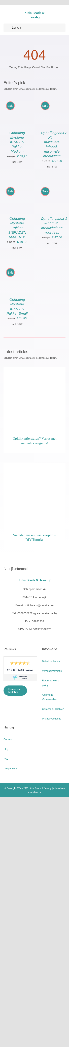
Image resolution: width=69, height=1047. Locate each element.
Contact (8, 739)
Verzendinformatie (52, 670)
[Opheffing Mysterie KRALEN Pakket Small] (17, 267)
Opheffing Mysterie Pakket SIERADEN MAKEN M (17, 228)
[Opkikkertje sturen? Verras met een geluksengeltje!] (35, 398)
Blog (6, 749)
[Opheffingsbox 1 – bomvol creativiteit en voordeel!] (52, 186)
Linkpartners (10, 768)
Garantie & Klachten (53, 708)
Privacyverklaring (51, 718)
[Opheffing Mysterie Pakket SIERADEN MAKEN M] (17, 186)
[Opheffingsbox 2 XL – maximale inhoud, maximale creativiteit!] (52, 100)
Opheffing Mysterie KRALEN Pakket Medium (17, 142)
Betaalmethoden (51, 661)
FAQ (6, 758)
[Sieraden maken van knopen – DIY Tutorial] (35, 494)
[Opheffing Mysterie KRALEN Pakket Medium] (17, 100)
